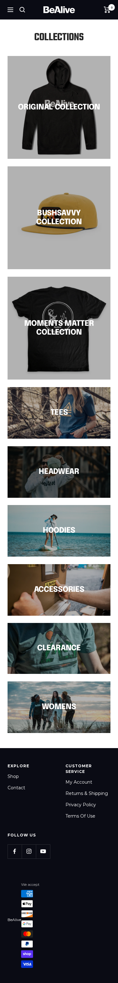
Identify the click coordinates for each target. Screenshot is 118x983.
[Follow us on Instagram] (29, 851)
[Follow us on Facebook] (15, 851)
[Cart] (107, 10)
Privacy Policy (80, 805)
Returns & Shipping (86, 793)
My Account (78, 782)
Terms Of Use (80, 816)
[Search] (22, 10)
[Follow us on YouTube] (43, 851)
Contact (16, 788)
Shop (13, 776)
